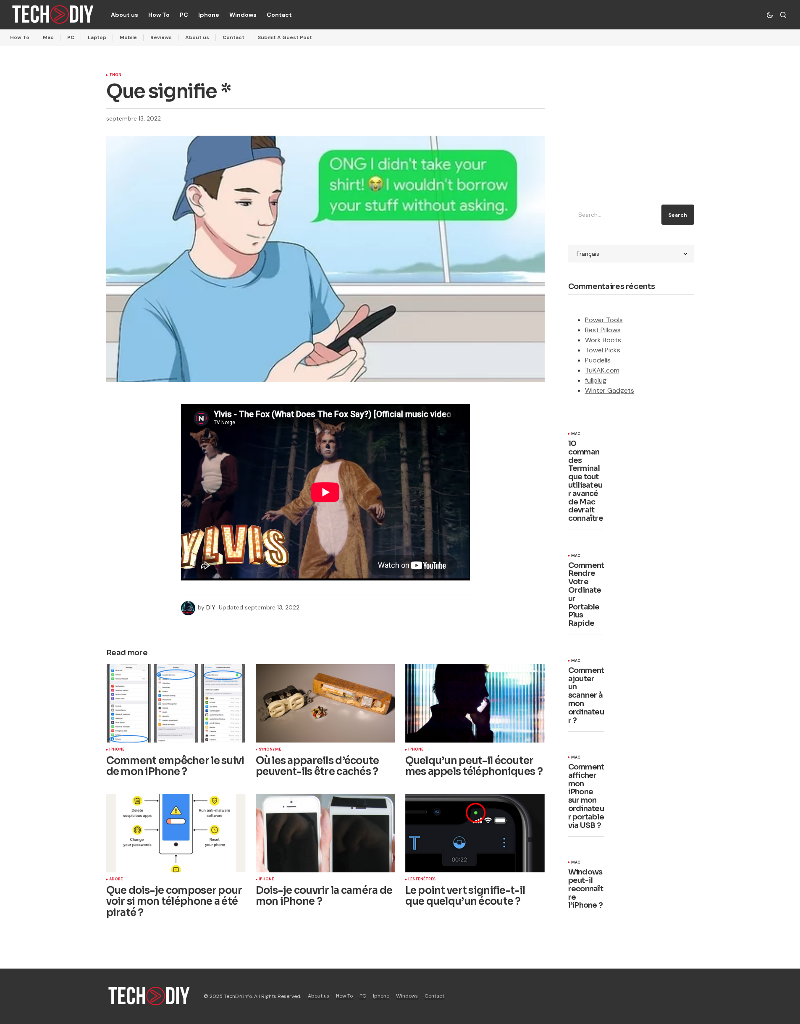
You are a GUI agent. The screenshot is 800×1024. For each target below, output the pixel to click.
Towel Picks (602, 350)
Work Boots (603, 340)
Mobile (128, 37)
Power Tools (604, 319)
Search (678, 215)
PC (70, 37)
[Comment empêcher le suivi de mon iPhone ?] (176, 703)
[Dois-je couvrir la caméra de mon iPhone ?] (325, 833)
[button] (769, 15)
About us (197, 37)
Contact (233, 37)
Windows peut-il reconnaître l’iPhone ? (585, 889)
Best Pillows (603, 330)
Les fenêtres (422, 879)
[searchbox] (613, 215)
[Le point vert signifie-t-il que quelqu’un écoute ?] (475, 833)
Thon (115, 75)
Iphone (117, 750)
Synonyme (270, 750)
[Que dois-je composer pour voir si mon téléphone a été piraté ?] (176, 833)
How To (19, 37)
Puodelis (598, 360)
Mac (48, 37)
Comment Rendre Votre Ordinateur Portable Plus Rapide (586, 595)
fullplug (595, 380)
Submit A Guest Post (285, 37)
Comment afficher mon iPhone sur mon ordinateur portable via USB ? (586, 796)
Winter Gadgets (609, 390)
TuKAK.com (602, 370)
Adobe (116, 879)
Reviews (161, 37)
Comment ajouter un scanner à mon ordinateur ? (586, 696)
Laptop (97, 37)
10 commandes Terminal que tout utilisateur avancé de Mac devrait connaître (585, 481)
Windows (407, 995)
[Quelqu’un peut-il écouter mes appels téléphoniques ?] (475, 703)
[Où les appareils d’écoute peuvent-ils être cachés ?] (325, 703)
